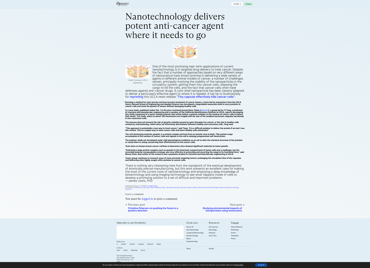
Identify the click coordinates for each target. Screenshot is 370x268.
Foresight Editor (152, 186)
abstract (204, 110)
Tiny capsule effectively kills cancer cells (206, 96)
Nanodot (184, 187)
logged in (147, 199)
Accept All (261, 265)
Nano (164, 187)
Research (128, 189)
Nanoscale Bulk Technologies (209, 187)
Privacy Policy (239, 265)
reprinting (136, 96)
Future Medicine (155, 187)
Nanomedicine (193, 187)
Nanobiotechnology (173, 187)
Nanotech (223, 187)
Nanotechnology (233, 187)
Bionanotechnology (142, 187)
